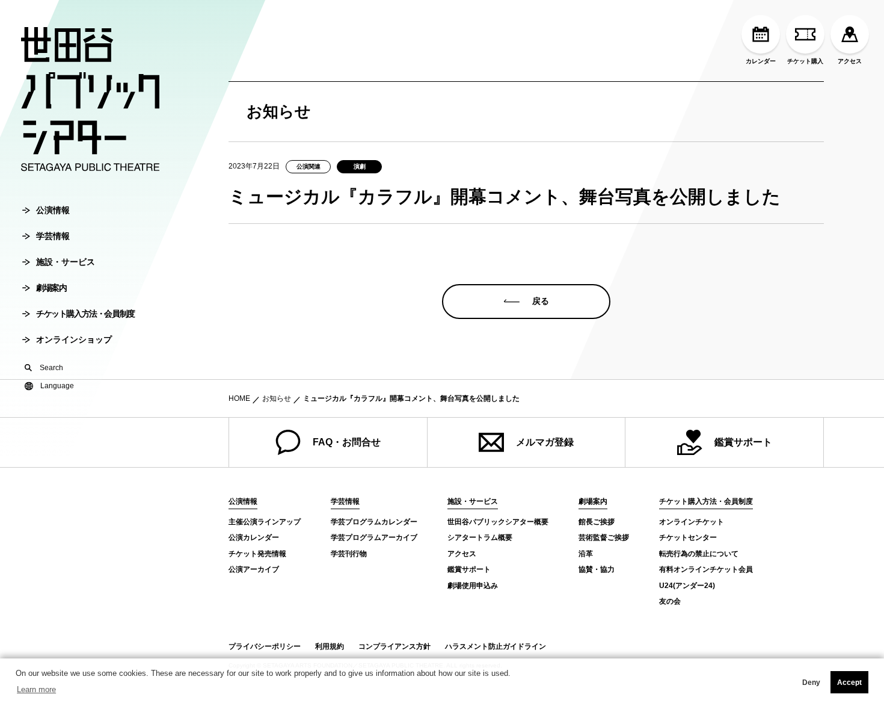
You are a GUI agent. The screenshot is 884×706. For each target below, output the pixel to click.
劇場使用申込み (472, 585)
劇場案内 (51, 288)
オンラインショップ (74, 339)
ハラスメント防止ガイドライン (495, 646)
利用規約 (329, 646)
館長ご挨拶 (597, 522)
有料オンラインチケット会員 (706, 569)
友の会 (670, 601)
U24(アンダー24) (687, 585)
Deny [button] (811, 682)
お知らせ (276, 398)
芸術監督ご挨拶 (604, 537)
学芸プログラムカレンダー (374, 522)
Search (51, 367)
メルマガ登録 (545, 442)
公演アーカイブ (254, 569)
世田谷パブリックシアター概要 (497, 522)
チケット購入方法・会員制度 (85, 313)
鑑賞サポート (743, 442)
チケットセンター (688, 537)
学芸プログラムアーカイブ (374, 537)
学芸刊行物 (349, 554)
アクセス (850, 61)
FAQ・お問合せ (347, 442)
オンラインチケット (691, 522)
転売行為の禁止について (698, 554)
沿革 (586, 554)
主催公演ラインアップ (265, 522)
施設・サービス (65, 262)
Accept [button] (849, 682)
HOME (239, 398)
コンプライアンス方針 (394, 646)
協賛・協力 (597, 569)
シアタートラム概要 (479, 537)
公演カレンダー (254, 537)
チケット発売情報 (257, 554)
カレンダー (761, 61)
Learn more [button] (36, 689)
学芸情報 (53, 236)
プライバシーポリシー (265, 646)
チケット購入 (805, 61)
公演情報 (53, 210)
